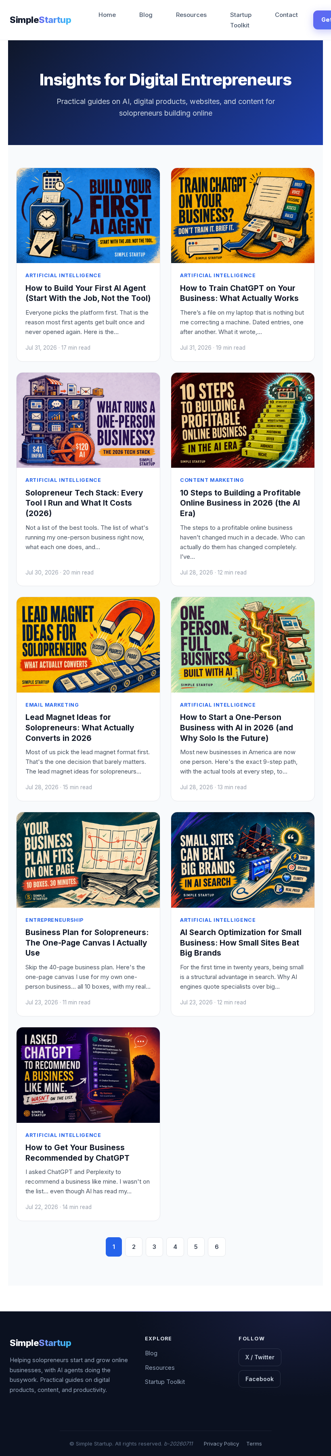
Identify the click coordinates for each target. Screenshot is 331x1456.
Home (107, 15)
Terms (254, 1443)
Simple (40, 20)
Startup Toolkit (240, 20)
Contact (286, 15)
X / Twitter (259, 1357)
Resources (191, 15)
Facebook (259, 1378)
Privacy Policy (221, 1443)
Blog (146, 15)
